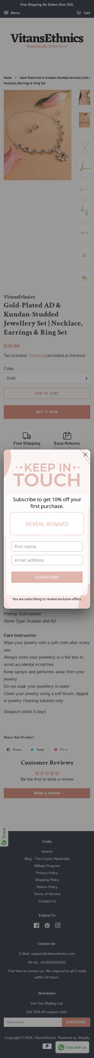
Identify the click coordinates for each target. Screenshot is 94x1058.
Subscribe (47, 577)
